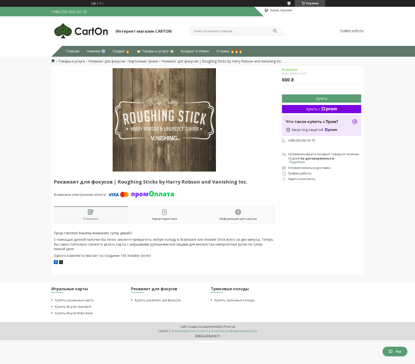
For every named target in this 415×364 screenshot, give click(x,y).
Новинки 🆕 (95, 51)
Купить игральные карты (74, 300)
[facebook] (56, 262)
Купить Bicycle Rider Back (74, 313)
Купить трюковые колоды (234, 300)
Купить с (313, 109)
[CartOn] (81, 31)
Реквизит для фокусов (106, 61)
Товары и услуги (71, 61)
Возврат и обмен (195, 51)
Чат (399, 351)
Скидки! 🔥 (121, 51)
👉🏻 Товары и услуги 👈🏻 (155, 51)
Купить (321, 98)
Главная (72, 51)
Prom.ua (229, 327)
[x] (61, 262)
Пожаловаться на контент (189, 331)
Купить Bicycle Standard (73, 306)
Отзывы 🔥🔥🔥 (229, 51)
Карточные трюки (143, 61)
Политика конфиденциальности (234, 331)
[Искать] (275, 31)
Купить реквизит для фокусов (158, 300)
